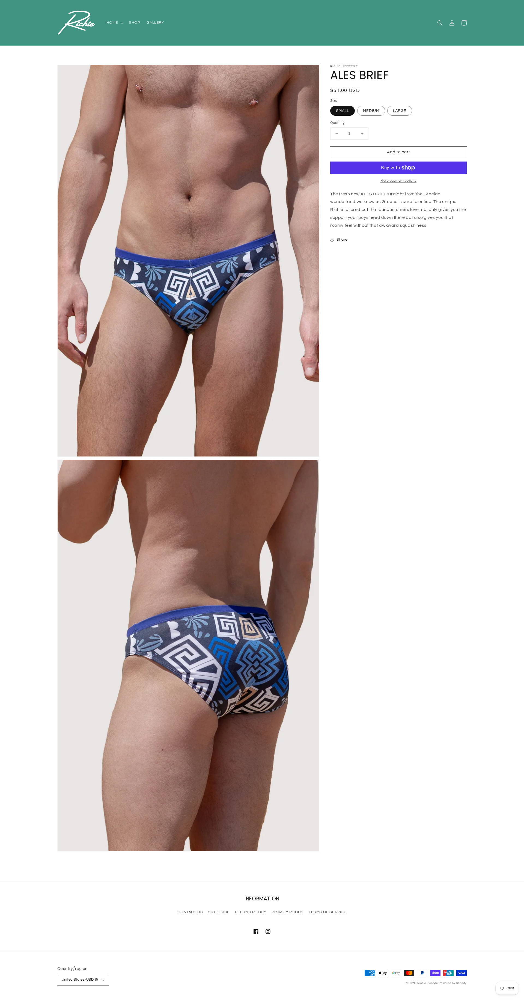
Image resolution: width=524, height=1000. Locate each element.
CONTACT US (190, 912)
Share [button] (342, 239)
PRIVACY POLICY (287, 912)
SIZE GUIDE (219, 912)
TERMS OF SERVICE (328, 912)
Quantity (337, 123)
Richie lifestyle (427, 983)
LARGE (399, 111)
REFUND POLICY (251, 912)
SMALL (342, 111)
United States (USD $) (80, 979)
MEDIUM (371, 111)
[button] (440, 23)
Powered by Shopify (453, 983)
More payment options (398, 181)
